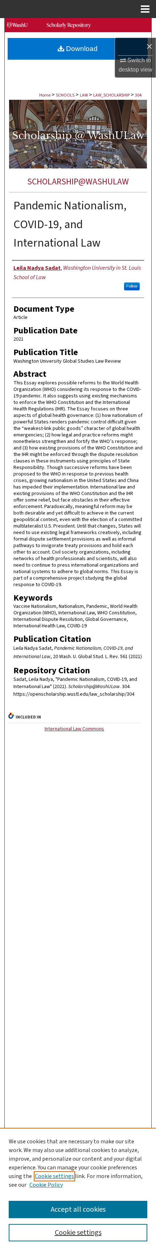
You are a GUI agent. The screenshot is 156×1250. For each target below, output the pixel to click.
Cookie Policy (46, 1185)
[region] (78, 1189)
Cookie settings (54, 1176)
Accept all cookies (78, 1209)
